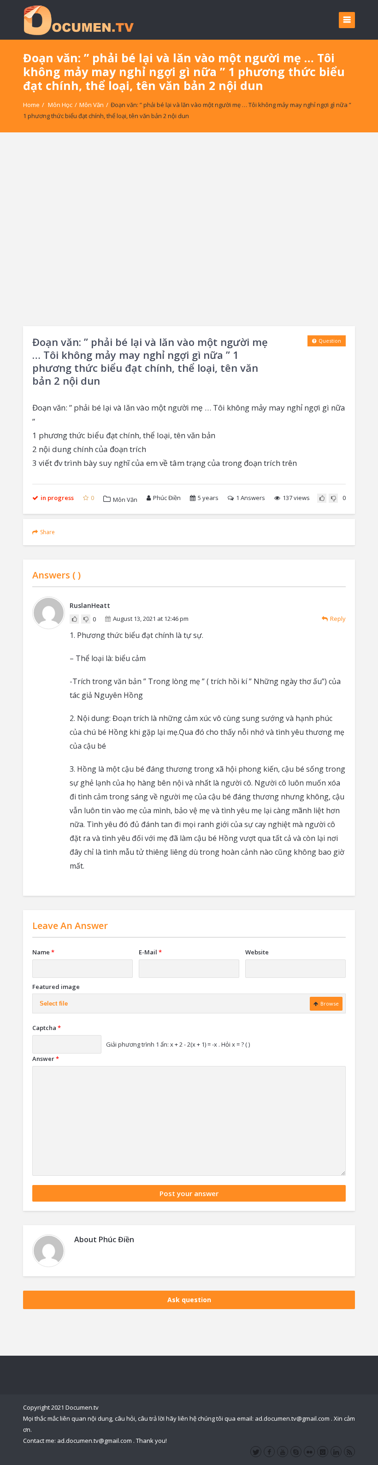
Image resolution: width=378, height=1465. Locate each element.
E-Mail (150, 952)
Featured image (56, 987)
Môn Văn (91, 105)
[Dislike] (333, 498)
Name (43, 952)
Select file (54, 1003)
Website (257, 952)
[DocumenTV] (78, 19)
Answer (45, 1058)
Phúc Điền (167, 498)
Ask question (189, 1299)
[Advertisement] (189, 229)
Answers (250, 498)
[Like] (321, 498)
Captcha (46, 1028)
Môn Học (60, 105)
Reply (338, 618)
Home (31, 105)
